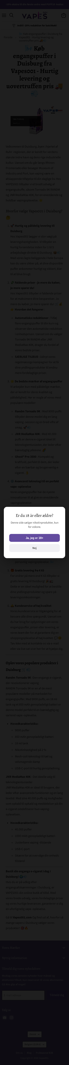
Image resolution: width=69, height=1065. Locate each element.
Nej (34, 548)
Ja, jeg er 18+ (34, 538)
